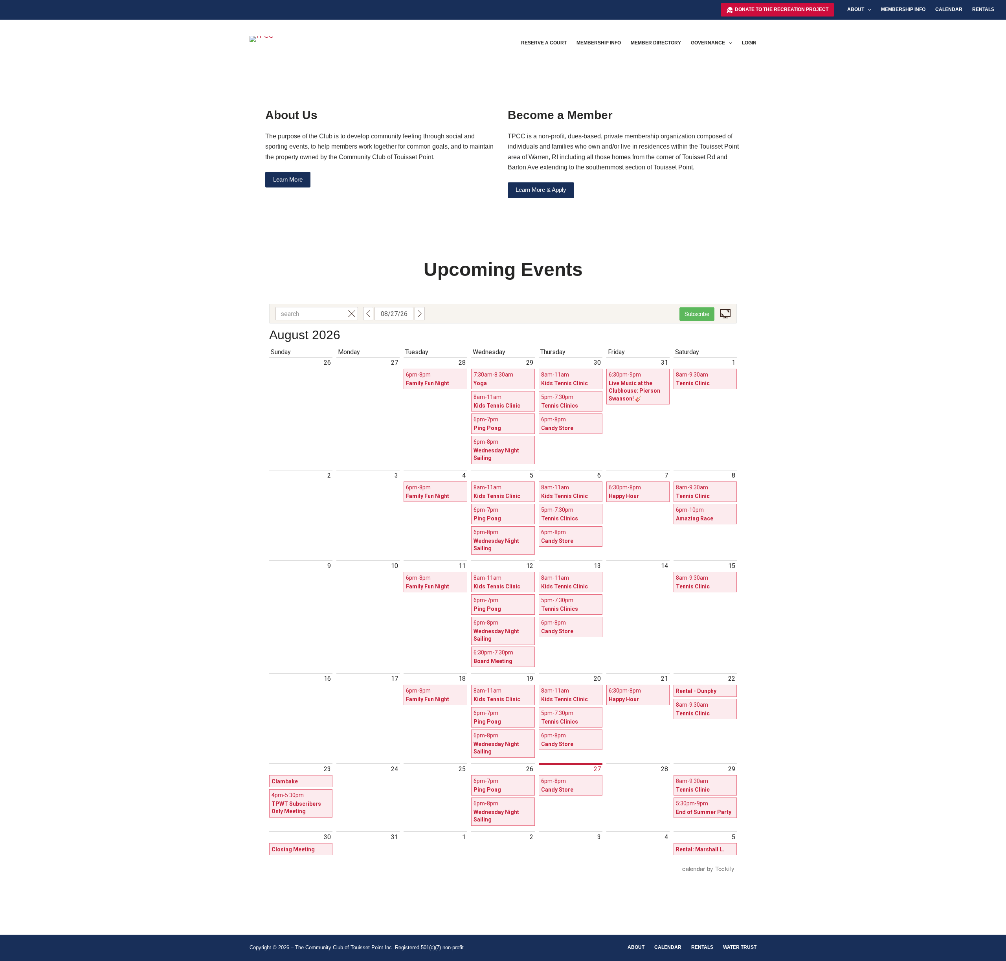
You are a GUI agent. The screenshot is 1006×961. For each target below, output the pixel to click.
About (855, 9)
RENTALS (702, 947)
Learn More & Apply (541, 189)
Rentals (983, 9)
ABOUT (636, 947)
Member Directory (656, 43)
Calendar (948, 9)
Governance (708, 43)
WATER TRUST (739, 947)
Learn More (288, 179)
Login (749, 43)
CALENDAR (667, 947)
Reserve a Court (544, 43)
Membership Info (903, 9)
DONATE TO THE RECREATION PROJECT (781, 9)
